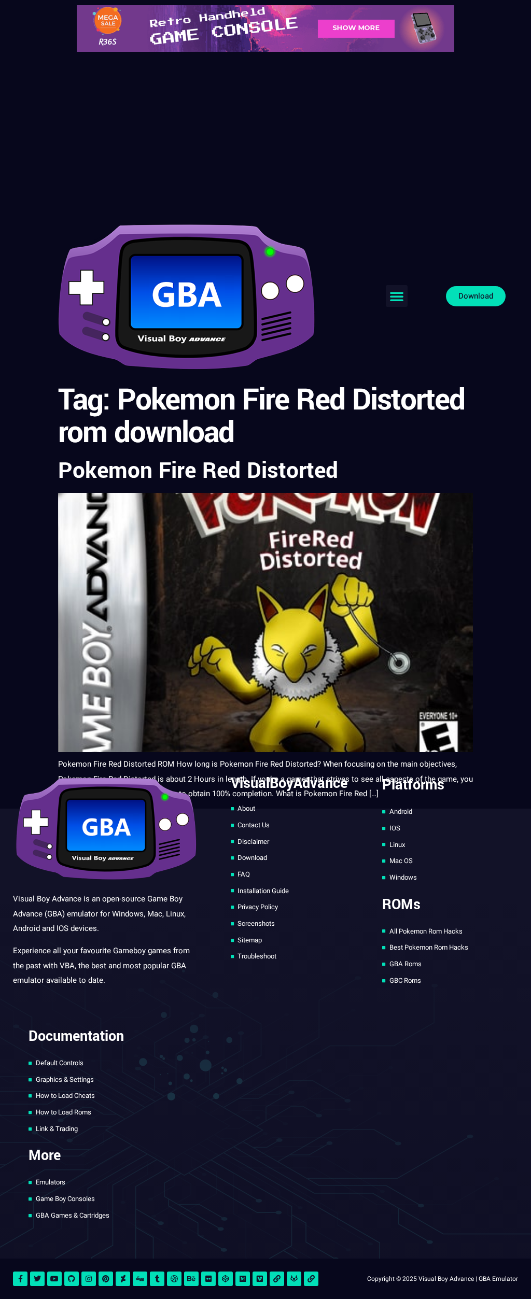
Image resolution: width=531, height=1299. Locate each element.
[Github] (71, 1279)
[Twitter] (37, 1279)
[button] (397, 296)
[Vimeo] (260, 1279)
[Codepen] (225, 1279)
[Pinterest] (106, 1279)
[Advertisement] (265, 134)
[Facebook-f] (20, 1279)
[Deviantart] (123, 1279)
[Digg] (140, 1279)
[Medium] (242, 1279)
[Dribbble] (174, 1279)
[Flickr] (208, 1279)
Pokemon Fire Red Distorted (198, 471)
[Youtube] (54, 1279)
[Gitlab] (294, 1279)
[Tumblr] (157, 1279)
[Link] (277, 1279)
